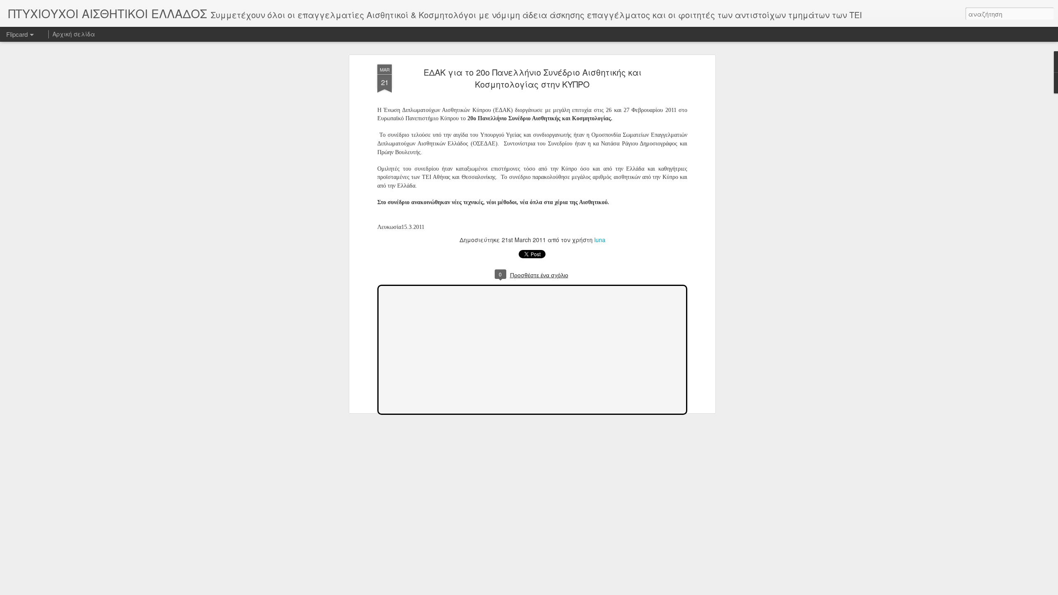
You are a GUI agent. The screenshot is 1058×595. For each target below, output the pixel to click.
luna (599, 240)
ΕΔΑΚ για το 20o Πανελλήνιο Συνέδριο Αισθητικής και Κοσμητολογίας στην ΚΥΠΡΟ (532, 78)
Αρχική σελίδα (73, 34)
